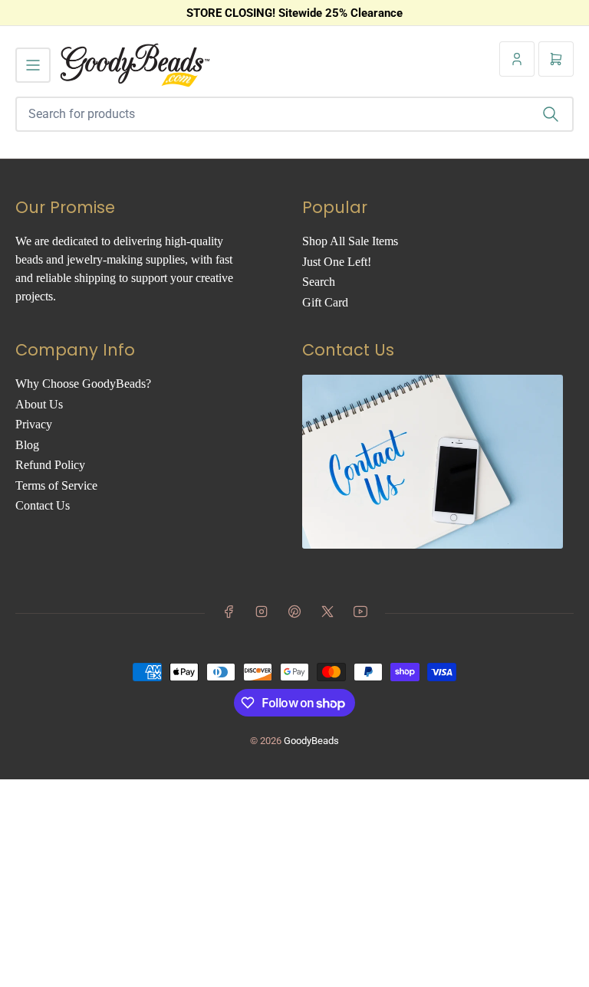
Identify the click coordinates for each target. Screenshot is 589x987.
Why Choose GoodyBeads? (83, 383)
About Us (39, 404)
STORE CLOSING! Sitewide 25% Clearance (294, 13)
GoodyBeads (311, 740)
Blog (27, 444)
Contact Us (42, 505)
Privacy (33, 424)
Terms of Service (56, 485)
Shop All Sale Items (350, 241)
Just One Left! (336, 261)
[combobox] (294, 114)
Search (318, 281)
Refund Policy (50, 464)
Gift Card (325, 302)
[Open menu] (33, 65)
